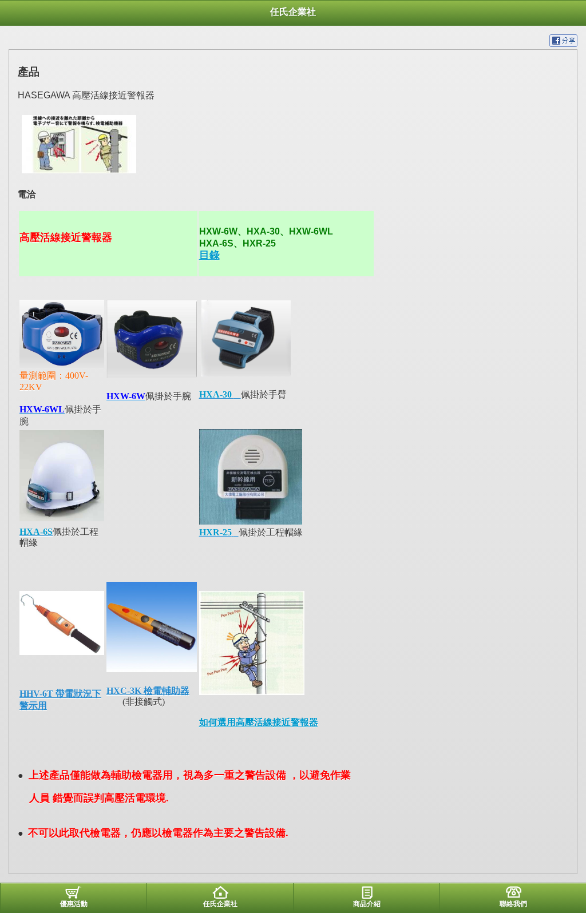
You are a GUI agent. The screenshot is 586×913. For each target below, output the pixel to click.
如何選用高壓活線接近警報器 (258, 722)
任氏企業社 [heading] (293, 12)
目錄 (209, 255)
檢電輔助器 (166, 691)
